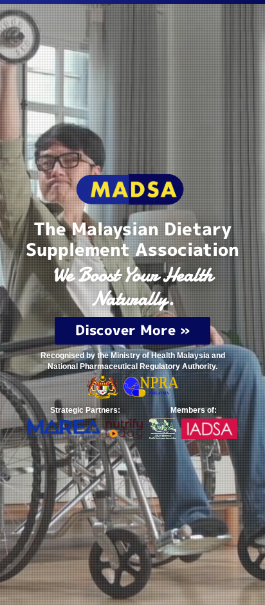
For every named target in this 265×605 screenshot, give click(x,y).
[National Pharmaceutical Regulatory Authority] (150, 386)
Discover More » (132, 329)
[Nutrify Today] (124, 428)
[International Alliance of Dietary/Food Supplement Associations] (209, 428)
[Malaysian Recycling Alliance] (64, 428)
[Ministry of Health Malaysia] (103, 386)
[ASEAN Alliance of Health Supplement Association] (162, 428)
